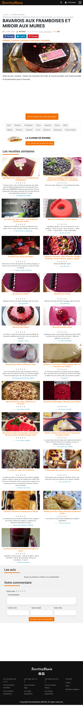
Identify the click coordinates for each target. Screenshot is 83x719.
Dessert (17, 126)
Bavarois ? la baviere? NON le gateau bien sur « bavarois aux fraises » (62, 366)
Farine (57, 126)
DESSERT (6, 40)
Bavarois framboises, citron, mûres (62, 220)
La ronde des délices (65, 341)
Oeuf (9, 126)
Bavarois (47, 130)
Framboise (28, 126)
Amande (48, 126)
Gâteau (9, 130)
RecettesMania (12, 2)
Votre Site (58, 608)
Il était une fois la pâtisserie (23, 231)
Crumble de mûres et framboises (20, 470)
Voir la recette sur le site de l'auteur (42, 117)
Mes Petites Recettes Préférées (23, 525)
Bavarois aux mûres (21, 294)
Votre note (10, 592)
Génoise (29, 130)
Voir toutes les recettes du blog (40, 144)
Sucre (38, 126)
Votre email (36, 608)
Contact (68, 679)
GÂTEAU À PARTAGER (30, 40)
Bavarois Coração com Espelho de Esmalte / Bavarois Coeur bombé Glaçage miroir (21, 434)
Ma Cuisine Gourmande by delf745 (23, 378)
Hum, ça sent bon (64, 482)
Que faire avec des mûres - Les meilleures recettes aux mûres (21, 221)
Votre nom (12, 608)
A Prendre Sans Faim (23, 488)
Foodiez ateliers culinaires (23, 270)
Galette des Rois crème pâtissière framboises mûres (62, 513)
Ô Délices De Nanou (23, 563)
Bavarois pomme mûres (62, 327)
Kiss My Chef (65, 266)
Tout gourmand (23, 304)
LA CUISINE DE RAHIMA (23, 196)
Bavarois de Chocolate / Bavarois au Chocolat (21, 403)
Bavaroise (57, 130)
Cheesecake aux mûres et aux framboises (62, 470)
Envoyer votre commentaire (41, 620)
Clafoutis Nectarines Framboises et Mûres (20, 512)
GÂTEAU (15, 40)
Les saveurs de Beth (23, 409)
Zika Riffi (65, 188)
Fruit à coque (70, 130)
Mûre (65, 126)
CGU (67, 686)
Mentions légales (72, 690)
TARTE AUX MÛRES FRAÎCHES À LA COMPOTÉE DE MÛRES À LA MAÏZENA (62, 179)
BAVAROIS (45, 40)
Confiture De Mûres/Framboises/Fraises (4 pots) (20, 550)
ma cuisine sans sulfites (65, 447)
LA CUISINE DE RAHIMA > (18, 14)
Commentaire (13, 595)
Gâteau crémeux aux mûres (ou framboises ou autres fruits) (62, 434)
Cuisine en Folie (65, 233)
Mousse (19, 130)
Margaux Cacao (23, 341)
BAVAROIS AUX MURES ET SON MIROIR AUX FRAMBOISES (21, 179)
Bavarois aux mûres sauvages (20, 257)
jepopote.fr (64, 378)
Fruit (38, 130)
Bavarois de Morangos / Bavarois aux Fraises (62, 402)
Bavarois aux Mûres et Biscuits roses (21, 365)
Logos (68, 683)
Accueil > (6, 14)
